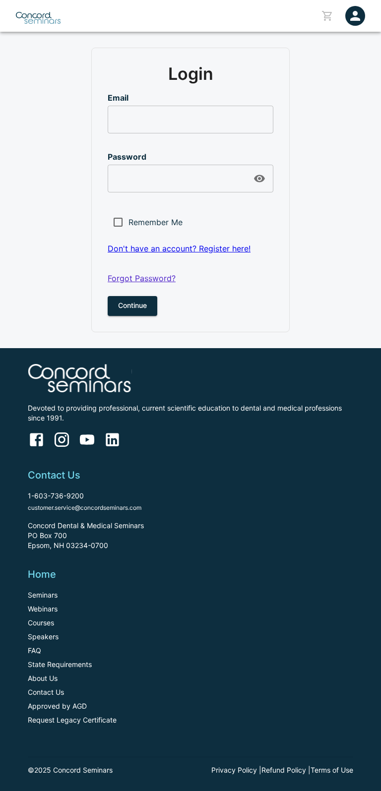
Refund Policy (283, 770)
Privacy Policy (234, 770)
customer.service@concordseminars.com (84, 507)
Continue (132, 305)
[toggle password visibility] (259, 178)
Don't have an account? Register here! (179, 248)
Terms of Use (332, 770)
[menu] (355, 16)
